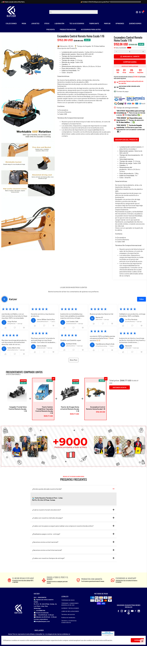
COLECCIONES (11, 23)
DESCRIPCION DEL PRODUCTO (126, 140)
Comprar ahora (129, 62)
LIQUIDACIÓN (59, 23)
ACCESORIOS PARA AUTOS (91, 29)
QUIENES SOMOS (135, 23)
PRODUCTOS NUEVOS (68, 29)
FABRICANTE (94, 23)
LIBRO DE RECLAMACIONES (70, 611)
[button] (15, 316)
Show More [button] (73, 360)
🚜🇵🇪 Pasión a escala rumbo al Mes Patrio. (13, 2)
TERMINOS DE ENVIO (67, 600)
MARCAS (107, 23)
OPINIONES (120, 23)
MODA (24, 23)
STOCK (46, 23)
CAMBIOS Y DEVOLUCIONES (70, 608)
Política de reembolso (68, 617)
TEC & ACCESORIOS (76, 23)
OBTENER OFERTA (119, 387)
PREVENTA (50, 29)
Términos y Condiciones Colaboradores (69, 621)
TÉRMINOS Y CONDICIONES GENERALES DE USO (69, 604)
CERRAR (137, 640)
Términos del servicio (68, 614)
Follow (141, 299)
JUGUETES (35, 23)
